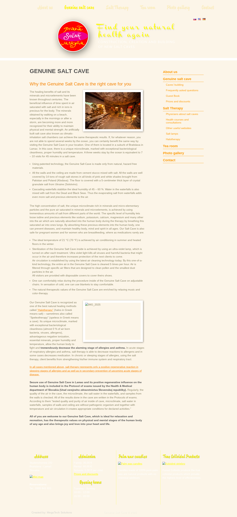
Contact (207, 7)
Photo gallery (178, 7)
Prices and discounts (178, 101)
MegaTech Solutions (59, 512)
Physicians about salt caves (182, 114)
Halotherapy (173, 139)
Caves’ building (174, 84)
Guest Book (173, 95)
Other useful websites (178, 128)
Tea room (147, 7)
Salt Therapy (117, 7)
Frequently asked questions (182, 90)
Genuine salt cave (79, 7)
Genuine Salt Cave (115, 512)
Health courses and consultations (177, 121)
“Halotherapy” (45, 309)
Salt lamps (172, 133)
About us (44, 7)
